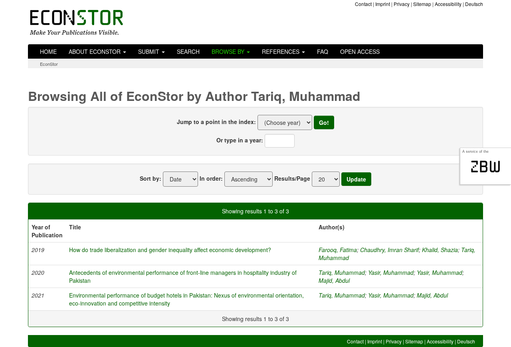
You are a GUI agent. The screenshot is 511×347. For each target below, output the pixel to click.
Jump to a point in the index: (216, 122)
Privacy (402, 3)
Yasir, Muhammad (391, 272)
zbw (485, 167)
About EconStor (95, 51)
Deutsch (474, 3)
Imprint (382, 3)
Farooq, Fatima (338, 250)
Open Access (360, 51)
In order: (211, 178)
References (281, 51)
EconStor (49, 64)
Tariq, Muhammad (342, 272)
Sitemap (422, 3)
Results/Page (292, 178)
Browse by (229, 51)
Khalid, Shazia (440, 250)
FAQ (322, 51)
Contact (363, 3)
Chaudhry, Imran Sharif (389, 250)
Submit (149, 51)
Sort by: (150, 178)
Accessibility (448, 3)
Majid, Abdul (334, 280)
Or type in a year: (239, 140)
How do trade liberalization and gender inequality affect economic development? (170, 250)
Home (48, 51)
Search (188, 51)
